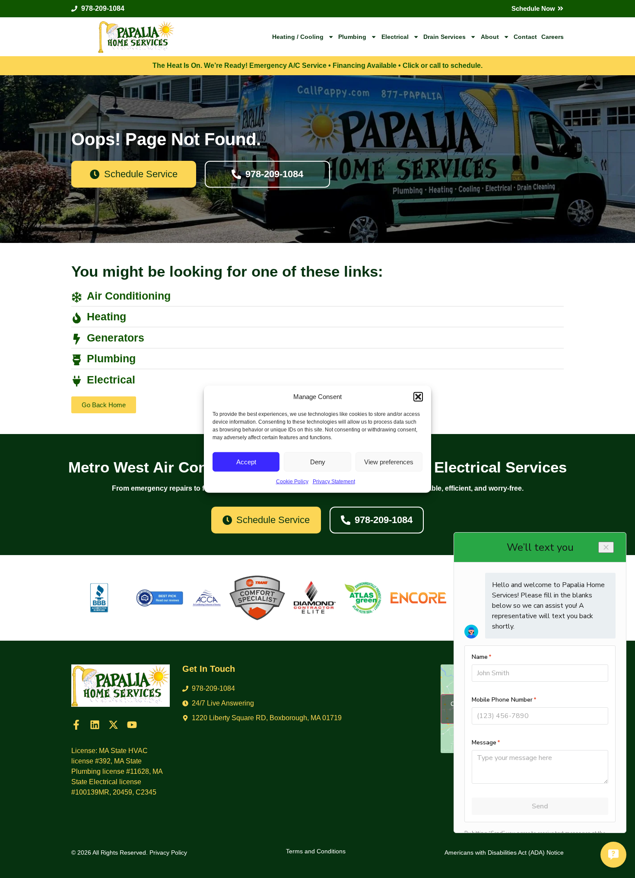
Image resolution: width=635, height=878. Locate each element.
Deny (317, 461)
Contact (525, 36)
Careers (552, 36)
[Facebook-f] (76, 725)
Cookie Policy (292, 482)
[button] (418, 397)
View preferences (388, 461)
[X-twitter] (113, 725)
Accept (246, 461)
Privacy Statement (334, 482)
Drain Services (444, 36)
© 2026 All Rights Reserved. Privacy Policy (129, 852)
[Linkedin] (95, 725)
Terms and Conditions (316, 851)
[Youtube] (132, 725)
